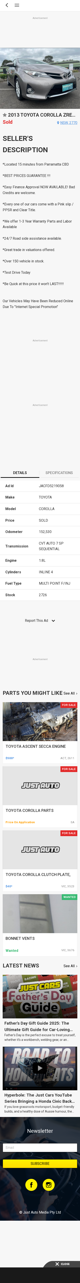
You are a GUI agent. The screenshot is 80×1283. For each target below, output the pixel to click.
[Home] (40, 1200)
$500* (10, 758)
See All (69, 693)
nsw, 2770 (68, 123)
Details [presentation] (20, 473)
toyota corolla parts (30, 810)
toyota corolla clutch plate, (38, 874)
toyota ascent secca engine (36, 746)
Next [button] (77, 78)
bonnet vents (20, 938)
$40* (9, 886)
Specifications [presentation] (59, 473)
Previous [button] (2, 78)
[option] (40, 78)
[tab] (20, 473)
